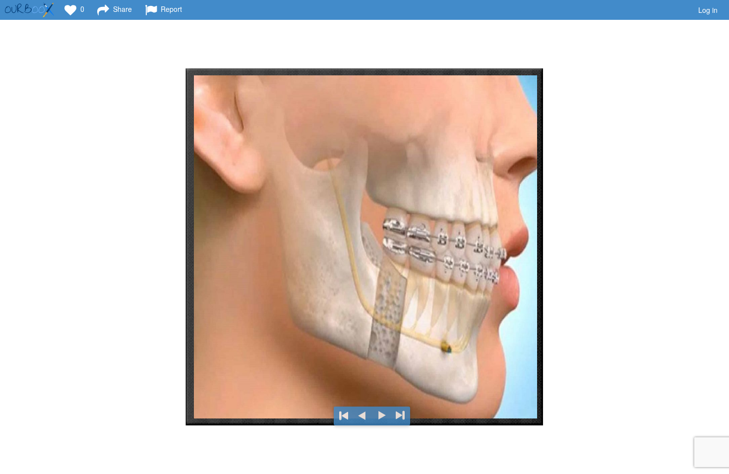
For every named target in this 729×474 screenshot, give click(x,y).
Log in (708, 10)
